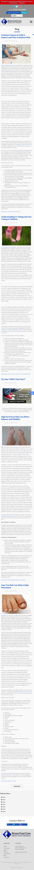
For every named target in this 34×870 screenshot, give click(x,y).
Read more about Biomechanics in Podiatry (13, 580)
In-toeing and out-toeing (8, 247)
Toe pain (3, 615)
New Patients (7, 853)
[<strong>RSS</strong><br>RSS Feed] (33, 34)
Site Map (12, 867)
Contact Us (6, 857)
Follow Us (17, 824)
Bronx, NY (14, 205)
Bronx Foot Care (27, 144)
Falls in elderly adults (7, 65)
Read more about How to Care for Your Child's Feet (15, 374)
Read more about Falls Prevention (10, 211)
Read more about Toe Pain (8, 781)
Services (6, 852)
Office (5, 850)
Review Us (24, 824)
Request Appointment (13, 12)
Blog (5, 855)
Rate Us (24, 12)
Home (5, 846)
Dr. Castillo (16, 144)
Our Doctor (7, 848)
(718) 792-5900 (19, 10)
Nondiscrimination (19, 867)
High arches (26, 450)
